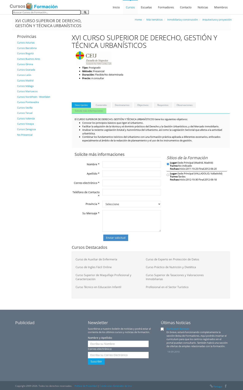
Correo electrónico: (100, 349)
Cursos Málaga (25, 86)
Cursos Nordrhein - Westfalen (33, 96)
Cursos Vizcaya (25, 123)
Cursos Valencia (26, 118)
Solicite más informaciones (89, 110)
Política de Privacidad (86, 386)
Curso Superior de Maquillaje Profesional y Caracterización (103, 277)
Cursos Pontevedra (28, 102)
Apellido (93, 173)
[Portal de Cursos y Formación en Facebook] (225, 386)
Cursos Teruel (24, 113)
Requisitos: (163, 105)
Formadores (166, 7)
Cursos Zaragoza (26, 129)
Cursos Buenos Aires (28, 59)
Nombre (93, 164)
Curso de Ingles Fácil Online (94, 267)
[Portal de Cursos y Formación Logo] (33, 5)
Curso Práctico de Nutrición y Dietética (171, 267)
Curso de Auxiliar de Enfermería (96, 259)
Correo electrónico (86, 183)
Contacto (186, 7)
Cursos (130, 7)
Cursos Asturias (26, 42)
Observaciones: (185, 105)
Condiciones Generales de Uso (115, 386)
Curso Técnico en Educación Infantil (98, 287)
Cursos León (24, 75)
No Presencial (24, 134)
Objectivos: (143, 105)
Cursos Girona (25, 64)
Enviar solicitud (115, 238)
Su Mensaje (90, 213)
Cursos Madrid (25, 80)
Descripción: (81, 105)
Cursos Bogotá (25, 53)
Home (138, 19)
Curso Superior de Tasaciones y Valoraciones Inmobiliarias (175, 277)
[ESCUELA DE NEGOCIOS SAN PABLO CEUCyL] (94, 58)
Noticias (203, 7)
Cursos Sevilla (24, 107)
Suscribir (96, 361)
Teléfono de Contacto (86, 194)
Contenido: (101, 105)
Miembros (221, 7)
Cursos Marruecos (27, 91)
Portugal (217, 386)
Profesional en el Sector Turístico (167, 287)
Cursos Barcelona (27, 48)
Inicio (116, 7)
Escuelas (146, 7)
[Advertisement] (41, 195)
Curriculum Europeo (177, 328)
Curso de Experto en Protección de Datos (172, 259)
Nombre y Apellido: (100, 338)
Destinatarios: (122, 105)
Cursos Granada (26, 69)
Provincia (92, 204)
